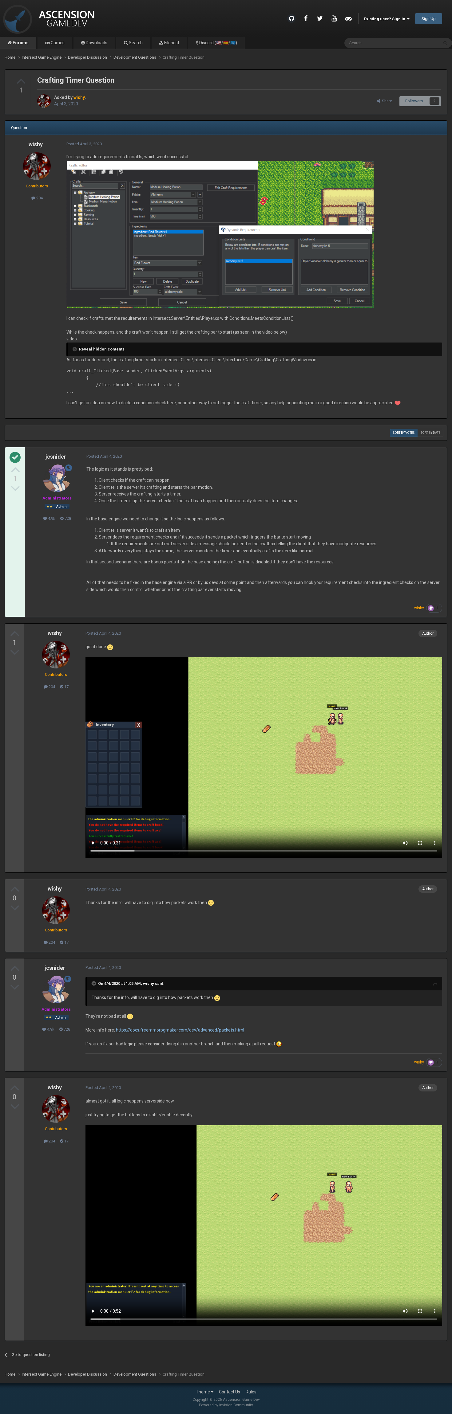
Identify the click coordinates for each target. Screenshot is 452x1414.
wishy (36, 144)
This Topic (421, 43)
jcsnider (56, 456)
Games (57, 42)
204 (39, 198)
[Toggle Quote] (94, 983)
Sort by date (430, 432)
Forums (20, 42)
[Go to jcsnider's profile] (57, 478)
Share (386, 101)
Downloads (96, 42)
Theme (203, 1391)
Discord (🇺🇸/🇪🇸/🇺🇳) (217, 42)
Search (135, 42)
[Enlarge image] (220, 233)
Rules (251, 1391)
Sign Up (429, 18)
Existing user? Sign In (385, 19)
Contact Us (229, 1391)
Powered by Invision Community (226, 1405)
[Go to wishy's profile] (44, 101)
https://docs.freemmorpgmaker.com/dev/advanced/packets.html (180, 1030)
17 (66, 686)
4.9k (51, 518)
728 (67, 518)
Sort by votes (403, 432)
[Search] (445, 43)
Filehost (171, 42)
